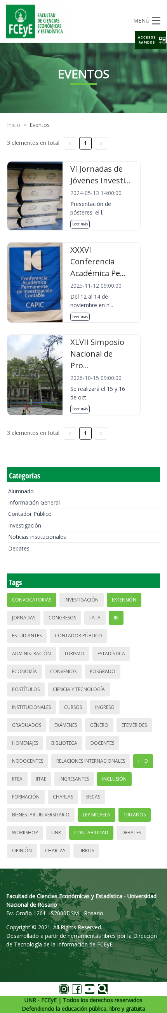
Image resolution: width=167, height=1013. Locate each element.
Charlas (63, 796)
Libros (86, 850)
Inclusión (114, 779)
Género (99, 725)
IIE (116, 617)
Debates (19, 548)
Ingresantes (74, 779)
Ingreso (105, 707)
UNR (56, 832)
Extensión (124, 599)
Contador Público (30, 513)
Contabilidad (91, 832)
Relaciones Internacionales (90, 761)
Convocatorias (31, 599)
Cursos (73, 707)
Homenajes (25, 743)
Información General (34, 502)
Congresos (62, 617)
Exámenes (65, 725)
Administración (31, 653)
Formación (26, 796)
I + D (143, 761)
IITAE (41, 779)
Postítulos (26, 689)
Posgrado (102, 671)
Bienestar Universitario (41, 814)
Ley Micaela (96, 814)
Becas (93, 796)
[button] (150, 40)
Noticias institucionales (37, 536)
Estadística (111, 653)
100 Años (135, 814)
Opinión (22, 850)
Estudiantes (27, 635)
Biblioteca (64, 743)
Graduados (26, 725)
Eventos (40, 124)
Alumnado (21, 491)
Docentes (102, 743)
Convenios (63, 671)
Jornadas (23, 617)
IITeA (17, 779)
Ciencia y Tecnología (79, 689)
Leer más (80, 224)
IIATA (95, 617)
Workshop (25, 832)
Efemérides (134, 725)
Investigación (24, 525)
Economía (24, 671)
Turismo (74, 653)
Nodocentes (27, 761)
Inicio (13, 124)
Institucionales (31, 707)
